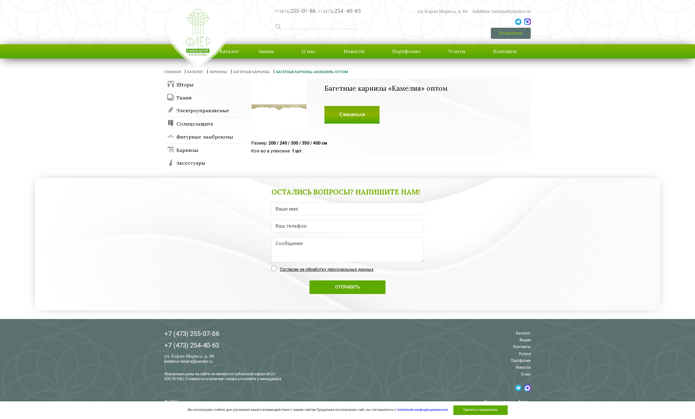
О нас (309, 51)
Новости (354, 51)
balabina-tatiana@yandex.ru (502, 11)
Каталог (523, 333)
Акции (266, 51)
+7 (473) (339, 11)
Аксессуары (190, 163)
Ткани (184, 98)
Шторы (185, 85)
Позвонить (511, 33)
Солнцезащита (194, 124)
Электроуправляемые (202, 110)
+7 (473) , (295, 11)
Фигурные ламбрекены (204, 137)
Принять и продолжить (480, 410)
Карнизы (187, 150)
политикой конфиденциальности (422, 410)
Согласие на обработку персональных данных (327, 269)
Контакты (505, 51)
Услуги (456, 51)
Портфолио (406, 51)
